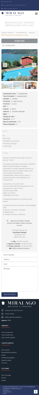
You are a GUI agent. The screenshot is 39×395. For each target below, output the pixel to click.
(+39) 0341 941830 (7, 1)
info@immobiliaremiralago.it (20, 248)
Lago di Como (18, 101)
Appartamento (22, 96)
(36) (21, 32)
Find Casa (4, 363)
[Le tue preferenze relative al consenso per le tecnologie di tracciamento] (35, 391)
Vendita (14, 99)
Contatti (3, 380)
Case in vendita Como (7, 335)
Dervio (14, 109)
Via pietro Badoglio (18, 111)
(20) (31, 32)
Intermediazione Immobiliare (9, 352)
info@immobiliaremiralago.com (10, 8)
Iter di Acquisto (5, 350)
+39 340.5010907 (9, 45)
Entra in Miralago (6, 375)
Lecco (14, 104)
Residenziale (23, 94)
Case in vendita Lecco (7, 332)
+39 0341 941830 (9, 314)
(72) (7, 32)
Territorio (3, 377)
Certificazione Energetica (8, 357)
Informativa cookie (7, 391)
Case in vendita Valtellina (8, 337)
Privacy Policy (6, 390)
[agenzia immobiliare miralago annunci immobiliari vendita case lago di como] (19, 224)
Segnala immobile (6, 360)
